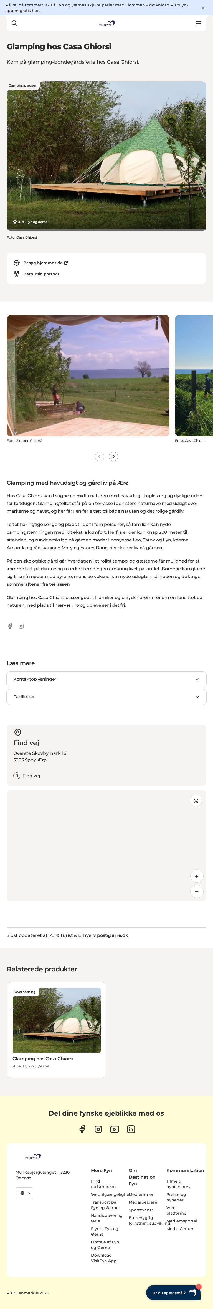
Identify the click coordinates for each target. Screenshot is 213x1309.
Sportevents (141, 1209)
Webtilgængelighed (111, 1194)
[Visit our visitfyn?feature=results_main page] (115, 1129)
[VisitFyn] (32, 1156)
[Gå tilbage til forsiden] (106, 23)
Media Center (180, 1228)
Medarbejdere (143, 1202)
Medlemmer (141, 1194)
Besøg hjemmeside (43, 262)
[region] (106, 845)
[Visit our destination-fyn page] (131, 1129)
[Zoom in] (197, 876)
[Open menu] (198, 23)
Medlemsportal (181, 1221)
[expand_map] (196, 801)
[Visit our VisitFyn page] (82, 1129)
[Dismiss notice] (203, 7)
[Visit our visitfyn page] (98, 1129)
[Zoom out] (197, 891)
